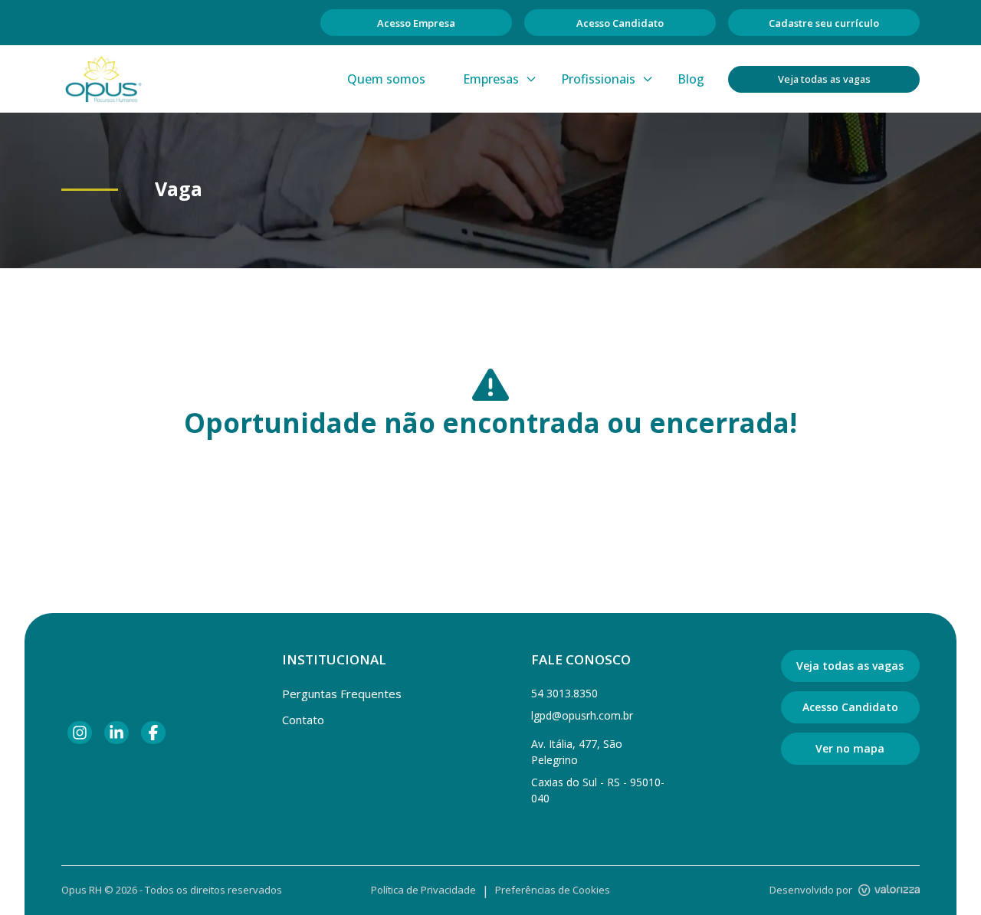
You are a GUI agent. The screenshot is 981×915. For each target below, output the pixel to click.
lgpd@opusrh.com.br (582, 715)
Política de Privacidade (423, 890)
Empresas (491, 79)
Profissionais (598, 79)
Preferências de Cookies (552, 890)
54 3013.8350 (564, 693)
